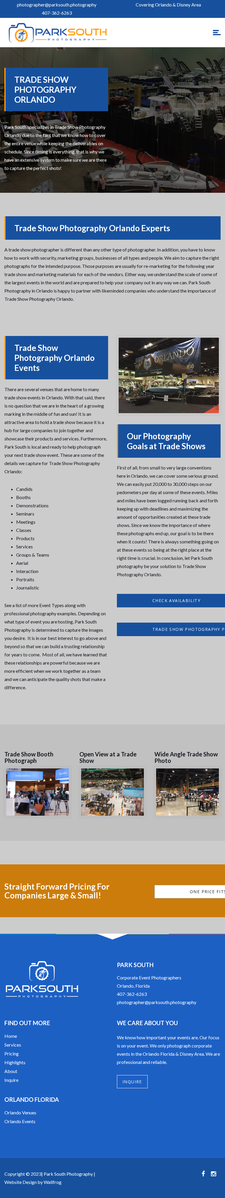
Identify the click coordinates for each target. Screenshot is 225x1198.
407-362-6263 (132, 994)
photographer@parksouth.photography (156, 1002)
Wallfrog (53, 1182)
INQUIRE (132, 1081)
